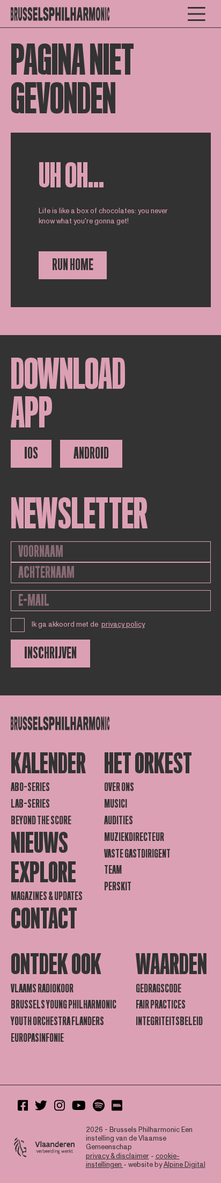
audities (118, 820)
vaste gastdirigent (137, 853)
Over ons (119, 787)
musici (115, 803)
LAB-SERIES (30, 803)
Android (91, 453)
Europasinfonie (37, 1038)
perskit (117, 886)
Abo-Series (30, 787)
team (113, 869)
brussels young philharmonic (63, 1004)
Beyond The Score (41, 820)
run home (72, 265)
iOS (31, 453)
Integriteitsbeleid (169, 1021)
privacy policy (123, 624)
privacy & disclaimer (117, 1156)
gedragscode (158, 988)
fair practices (161, 1004)
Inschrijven (50, 653)
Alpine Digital (184, 1165)
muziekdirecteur (134, 837)
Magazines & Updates (47, 896)
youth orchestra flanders (57, 1021)
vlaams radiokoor (42, 988)
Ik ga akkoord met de (88, 624)
